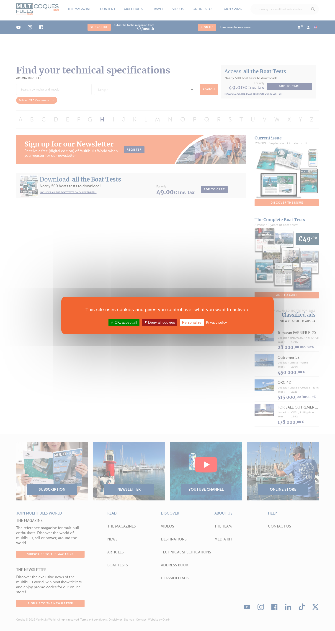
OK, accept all (125, 322)
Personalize (191, 322)
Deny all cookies (161, 322)
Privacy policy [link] (216, 322)
